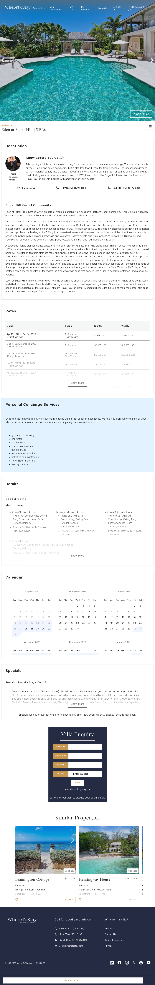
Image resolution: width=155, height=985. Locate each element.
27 (37, 628)
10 (83, 611)
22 (72, 623)
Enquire (78, 783)
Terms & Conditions (114, 940)
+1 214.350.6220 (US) (73, 188)
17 (83, 617)
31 (20, 634)
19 (95, 617)
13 (60, 617)
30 (14, 634)
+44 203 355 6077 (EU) (126, 188)
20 (60, 623)
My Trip (71, 8)
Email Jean (28, 188)
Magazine (103, 8)
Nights (60, 765)
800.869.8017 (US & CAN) (71, 928)
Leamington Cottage (32, 879)
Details (69, 900)
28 (43, 628)
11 (89, 611)
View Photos (141, 114)
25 (26, 628)
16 (77, 617)
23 (77, 623)
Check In (60, 747)
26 (32, 628)
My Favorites (86, 8)
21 (66, 623)
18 (89, 617)
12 (95, 611)
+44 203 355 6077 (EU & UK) (73, 940)
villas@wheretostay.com (71, 945)
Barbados (7, 125)
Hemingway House (95, 879)
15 (72, 617)
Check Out (60, 756)
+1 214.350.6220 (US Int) (70, 934)
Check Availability (73, 980)
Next (152, 60)
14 (66, 617)
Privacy (108, 945)
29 (49, 628)
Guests (61, 774)
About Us (109, 928)
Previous (3, 60)
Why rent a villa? (116, 919)
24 (83, 623)
